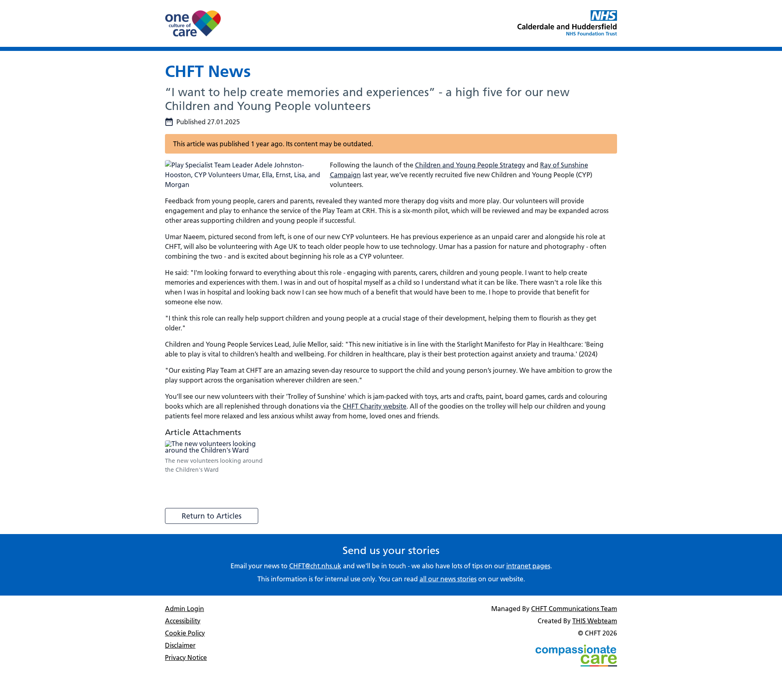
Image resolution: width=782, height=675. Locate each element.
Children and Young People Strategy (470, 165)
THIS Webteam (594, 621)
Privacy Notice (186, 657)
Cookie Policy (185, 633)
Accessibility (182, 621)
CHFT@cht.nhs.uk (315, 566)
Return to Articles (212, 516)
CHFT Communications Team (574, 609)
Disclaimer (180, 645)
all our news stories (448, 579)
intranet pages (528, 566)
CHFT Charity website (374, 406)
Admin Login (184, 609)
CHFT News (208, 71)
